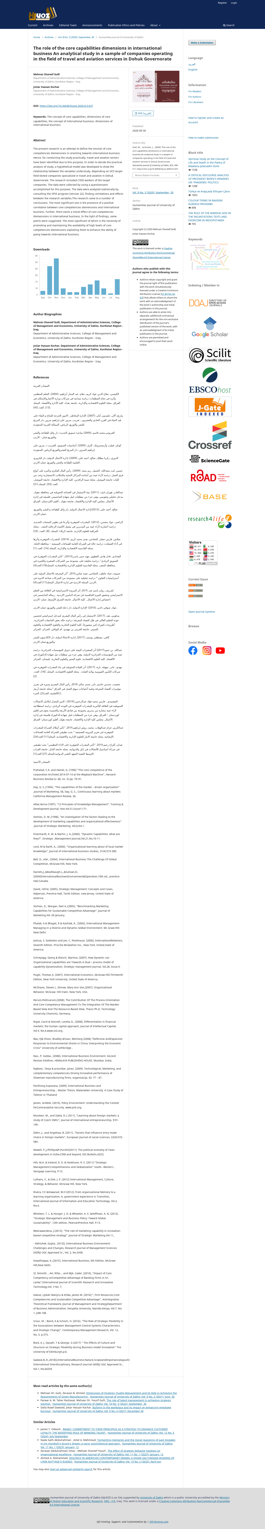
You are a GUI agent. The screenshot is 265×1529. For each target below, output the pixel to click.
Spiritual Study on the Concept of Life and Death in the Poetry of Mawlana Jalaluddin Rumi (208, 162)
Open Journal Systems (201, 611)
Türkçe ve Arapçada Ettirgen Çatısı (209, 191)
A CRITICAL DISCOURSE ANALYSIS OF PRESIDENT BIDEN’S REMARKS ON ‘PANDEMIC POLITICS (208, 178)
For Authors (194, 96)
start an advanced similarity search (71, 1469)
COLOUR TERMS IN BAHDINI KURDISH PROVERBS (205, 202)
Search (230, 25)
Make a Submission (202, 42)
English (192, 69)
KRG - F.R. (110, 1501)
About (154, 25)
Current (32, 25)
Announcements (92, 25)
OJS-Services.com (158, 1521)
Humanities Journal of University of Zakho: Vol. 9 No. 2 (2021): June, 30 (132, 1396)
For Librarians (195, 102)
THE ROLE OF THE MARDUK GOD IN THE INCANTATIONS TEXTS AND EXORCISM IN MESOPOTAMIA (209, 216)
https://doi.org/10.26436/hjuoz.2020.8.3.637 (66, 106)
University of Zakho (151, 1497)
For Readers (194, 91)
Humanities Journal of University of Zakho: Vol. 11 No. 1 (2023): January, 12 (118, 1454)
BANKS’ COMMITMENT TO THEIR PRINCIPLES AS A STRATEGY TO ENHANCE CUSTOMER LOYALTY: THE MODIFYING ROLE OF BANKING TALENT (104, 1430)
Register (222, 2)
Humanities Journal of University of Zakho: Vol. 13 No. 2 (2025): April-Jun (117, 1461)
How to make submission (203, 137)
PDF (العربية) (144, 113)
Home (36, 37)
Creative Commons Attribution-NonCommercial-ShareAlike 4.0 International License (153, 253)
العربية (191, 64)
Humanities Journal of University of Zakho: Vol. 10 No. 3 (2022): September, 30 (99, 1404)
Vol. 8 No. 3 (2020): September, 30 (76, 37)
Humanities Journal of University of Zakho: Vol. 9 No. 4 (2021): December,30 (98, 1411)
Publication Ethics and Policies (126, 25)
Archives (48, 25)
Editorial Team (68, 25)
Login (234, 2)
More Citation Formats (147, 175)
